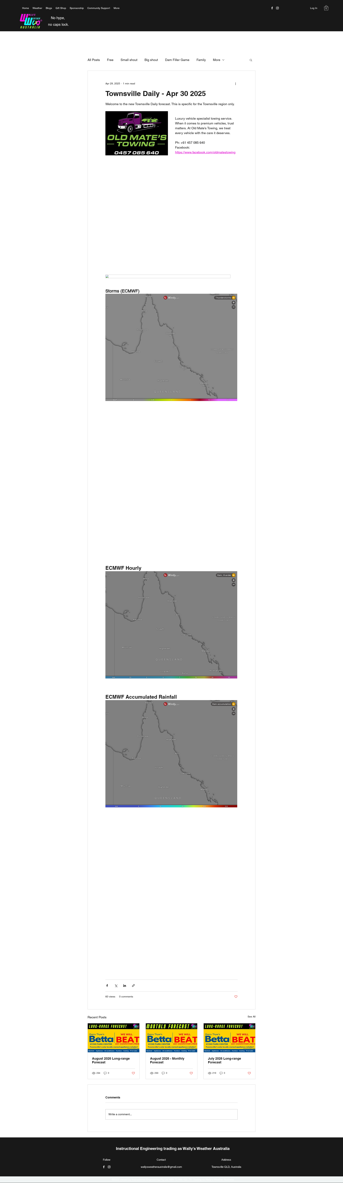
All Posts (94, 60)
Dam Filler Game (177, 60)
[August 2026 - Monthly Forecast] (171, 1037)
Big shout (151, 60)
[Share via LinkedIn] (124, 985)
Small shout (129, 60)
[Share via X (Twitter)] (116, 985)
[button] (326, 8)
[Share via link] (133, 985)
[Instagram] (277, 8)
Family (201, 60)
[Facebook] (272, 8)
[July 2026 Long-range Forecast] (229, 1037)
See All (251, 1016)
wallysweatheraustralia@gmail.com (161, 1166)
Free (110, 60)
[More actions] (235, 84)
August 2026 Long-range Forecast (111, 1060)
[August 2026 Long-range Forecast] (113, 1037)
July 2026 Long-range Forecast (224, 1060)
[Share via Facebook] (107, 985)
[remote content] (171, 197)
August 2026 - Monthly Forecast (167, 1060)
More (216, 60)
